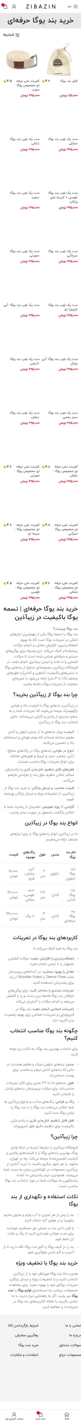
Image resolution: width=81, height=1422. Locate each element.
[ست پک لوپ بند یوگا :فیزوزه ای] (60, 284)
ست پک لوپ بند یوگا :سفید (25, 195)
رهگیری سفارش (26, 1335)
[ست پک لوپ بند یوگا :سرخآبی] (60, 230)
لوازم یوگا (24, 1290)
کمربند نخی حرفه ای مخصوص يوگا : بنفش (65, 471)
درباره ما (75, 1335)
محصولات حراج (70, 1355)
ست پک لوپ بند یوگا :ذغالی (25, 141)
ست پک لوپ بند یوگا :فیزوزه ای (63, 307)
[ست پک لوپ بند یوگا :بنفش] (21, 391)
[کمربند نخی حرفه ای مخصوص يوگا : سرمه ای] (21, 503)
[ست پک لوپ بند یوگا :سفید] (21, 171)
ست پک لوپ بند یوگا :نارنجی (25, 361)
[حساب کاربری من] (14, 6)
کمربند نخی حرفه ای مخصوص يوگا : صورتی (27, 471)
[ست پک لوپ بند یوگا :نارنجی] (21, 337)
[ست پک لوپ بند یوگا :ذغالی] (21, 118)
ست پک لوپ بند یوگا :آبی (21, 305)
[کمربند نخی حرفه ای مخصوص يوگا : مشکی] (60, 562)
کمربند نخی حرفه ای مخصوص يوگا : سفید (27, 85)
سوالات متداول (70, 1345)
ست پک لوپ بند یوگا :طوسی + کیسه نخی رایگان (63, 197)
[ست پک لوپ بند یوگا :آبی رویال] (60, 337)
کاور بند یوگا (69, 81)
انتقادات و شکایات (24, 1355)
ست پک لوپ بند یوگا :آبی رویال (60, 361)
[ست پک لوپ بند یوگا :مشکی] (60, 118)
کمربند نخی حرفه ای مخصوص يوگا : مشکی (65, 587)
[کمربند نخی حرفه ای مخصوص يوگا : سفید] (21, 59)
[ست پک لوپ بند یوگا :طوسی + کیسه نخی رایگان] (60, 171)
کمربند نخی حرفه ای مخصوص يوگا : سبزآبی (65, 529)
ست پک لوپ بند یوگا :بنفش (25, 415)
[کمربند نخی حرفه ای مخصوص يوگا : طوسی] (21, 562)
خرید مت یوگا (28, 1345)
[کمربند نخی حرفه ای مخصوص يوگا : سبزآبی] (60, 503)
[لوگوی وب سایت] (40, 6)
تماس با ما (73, 1325)
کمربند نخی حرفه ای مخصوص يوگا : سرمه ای (27, 529)
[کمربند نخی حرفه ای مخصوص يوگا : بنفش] (60, 445)
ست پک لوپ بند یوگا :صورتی (25, 253)
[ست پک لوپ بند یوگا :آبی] (21, 284)
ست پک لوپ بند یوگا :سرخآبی (63, 253)
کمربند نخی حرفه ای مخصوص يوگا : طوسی (27, 587)
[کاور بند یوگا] (60, 59)
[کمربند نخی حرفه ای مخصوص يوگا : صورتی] (21, 445)
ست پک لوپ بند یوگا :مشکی (63, 141)
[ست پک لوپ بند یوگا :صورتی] (21, 230)
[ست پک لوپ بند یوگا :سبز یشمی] (60, 391)
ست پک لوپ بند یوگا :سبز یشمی (63, 415)
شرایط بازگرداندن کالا (23, 1325)
